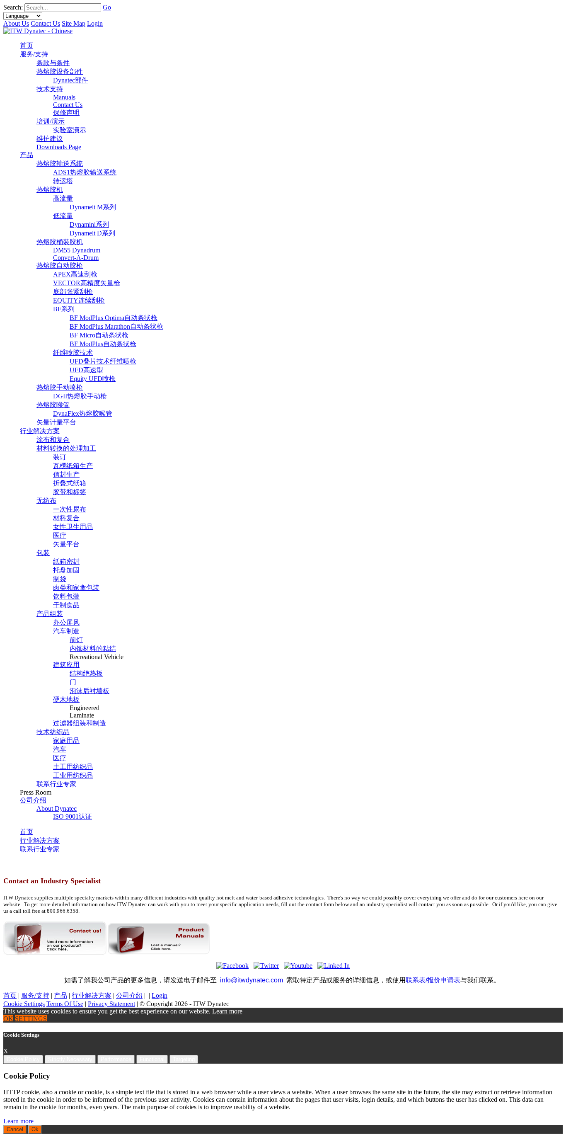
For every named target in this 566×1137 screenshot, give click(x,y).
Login (95, 23)
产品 (60, 995)
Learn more (227, 1011)
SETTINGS (31, 1018)
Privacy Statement (111, 1003)
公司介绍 (129, 995)
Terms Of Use (64, 1003)
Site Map (73, 23)
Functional (152, 1059)
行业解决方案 (40, 840)
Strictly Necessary (70, 1059)
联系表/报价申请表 (433, 980)
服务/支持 (35, 995)
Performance (116, 1059)
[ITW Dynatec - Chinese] (38, 30)
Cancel (15, 1129)
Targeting (184, 1059)
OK (8, 1018)
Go (107, 7)
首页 (26, 831)
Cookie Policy (23, 1059)
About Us (16, 23)
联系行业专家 (40, 849)
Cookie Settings (24, 1003)
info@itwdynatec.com (251, 980)
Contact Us (45, 23)
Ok (35, 1129)
